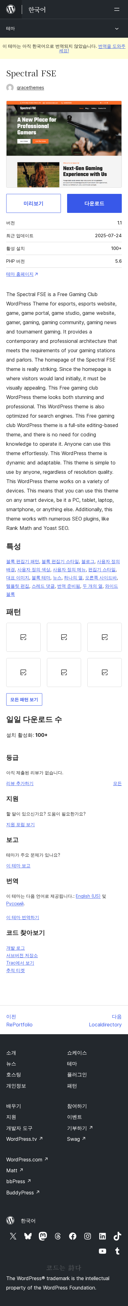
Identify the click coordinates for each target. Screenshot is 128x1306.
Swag (76, 1139)
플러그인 (77, 1074)
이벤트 (74, 1117)
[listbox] (64, 655)
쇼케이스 (77, 1052)
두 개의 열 (93, 585)
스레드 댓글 (43, 585)
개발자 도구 (19, 1128)
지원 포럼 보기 (20, 824)
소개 (11, 1052)
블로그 (87, 561)
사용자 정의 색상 (33, 569)
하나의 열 (73, 577)
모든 (117, 783)
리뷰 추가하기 (20, 783)
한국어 (28, 1220)
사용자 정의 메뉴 (69, 569)
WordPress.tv (24, 1139)
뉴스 (57, 577)
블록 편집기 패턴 (22, 561)
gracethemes (30, 87)
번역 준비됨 (68, 585)
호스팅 (13, 1074)
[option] (23, 637)
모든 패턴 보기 (24, 699)
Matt (15, 1170)
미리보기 (33, 203)
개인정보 (16, 1086)
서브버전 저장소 (22, 955)
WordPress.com (27, 1159)
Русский (15, 903)
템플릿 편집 (17, 585)
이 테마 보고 (18, 865)
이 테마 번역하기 (22, 917)
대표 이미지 (17, 577)
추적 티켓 (15, 970)
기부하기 (80, 1128)
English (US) (88, 896)
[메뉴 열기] (118, 9)
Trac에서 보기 (20, 962)
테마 (10, 28)
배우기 (13, 1106)
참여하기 (77, 1106)
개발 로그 (15, 947)
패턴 (72, 1086)
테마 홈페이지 (20, 273)
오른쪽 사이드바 (101, 577)
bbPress (18, 1181)
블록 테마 (41, 577)
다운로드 (94, 203)
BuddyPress (23, 1192)
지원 (11, 1117)
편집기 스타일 (102, 569)
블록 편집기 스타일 (60, 561)
